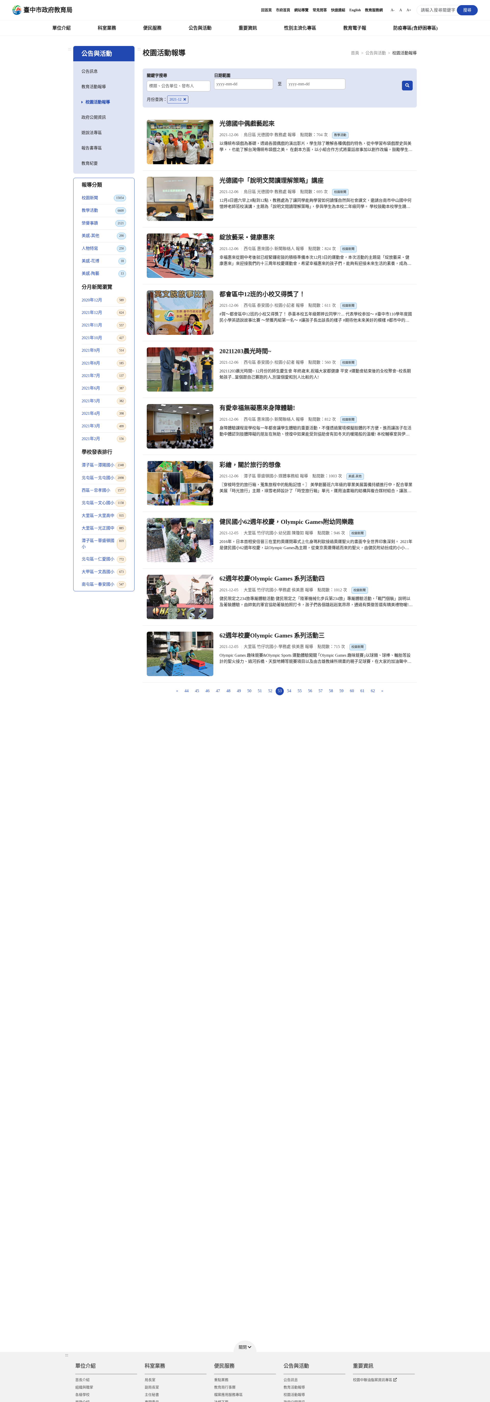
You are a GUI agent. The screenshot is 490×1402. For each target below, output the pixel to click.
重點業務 (221, 1380)
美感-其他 (103, 235)
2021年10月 (103, 338)
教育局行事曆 (225, 1387)
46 (207, 691)
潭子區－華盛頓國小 (103, 543)
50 (249, 691)
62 (373, 691)
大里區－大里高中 (103, 515)
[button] (245, 1346)
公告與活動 (200, 28)
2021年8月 (103, 363)
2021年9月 (103, 350)
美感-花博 (103, 261)
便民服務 (152, 28)
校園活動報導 (97, 102)
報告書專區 (91, 148)
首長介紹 (82, 1380)
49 (239, 691)
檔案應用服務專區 (228, 1395)
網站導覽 (301, 10)
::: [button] (66, 1355)
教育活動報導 (93, 87)
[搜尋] (407, 85)
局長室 (150, 1380)
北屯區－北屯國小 (103, 478)
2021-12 (175, 99)
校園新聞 (103, 198)
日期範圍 (222, 75)
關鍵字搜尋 (157, 75)
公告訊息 (89, 71)
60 (352, 691)
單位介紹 (61, 28)
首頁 (355, 53)
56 (310, 691)
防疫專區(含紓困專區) (415, 28)
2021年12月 (103, 312)
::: (69, 49)
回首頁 (266, 10)
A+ (409, 10)
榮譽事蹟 (103, 223)
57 (320, 691)
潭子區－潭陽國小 (103, 465)
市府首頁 (283, 10)
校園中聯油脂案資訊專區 (372, 1380)
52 (270, 691)
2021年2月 (103, 439)
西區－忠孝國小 (103, 490)
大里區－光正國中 (103, 528)
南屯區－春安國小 (103, 584)
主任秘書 (152, 1395)
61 (362, 691)
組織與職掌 (84, 1387)
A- (393, 10)
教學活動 (103, 210)
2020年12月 (103, 300)
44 (187, 691)
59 (341, 691)
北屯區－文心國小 (103, 503)
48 (228, 691)
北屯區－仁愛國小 (103, 559)
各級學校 (82, 1395)
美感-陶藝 (103, 273)
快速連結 (338, 10)
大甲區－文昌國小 (103, 572)
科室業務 (107, 28)
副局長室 (152, 1387)
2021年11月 (103, 325)
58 (331, 691)
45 (197, 691)
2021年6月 (103, 388)
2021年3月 (103, 426)
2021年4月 (103, 413)
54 (289, 691)
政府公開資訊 (93, 117)
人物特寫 (103, 248)
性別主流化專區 (300, 28)
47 (218, 691)
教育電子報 (354, 28)
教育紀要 (89, 163)
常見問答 (320, 10)
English (355, 10)
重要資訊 (248, 28)
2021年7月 (103, 375)
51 (260, 691)
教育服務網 (374, 10)
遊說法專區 (91, 133)
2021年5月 (103, 401)
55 (300, 691)
